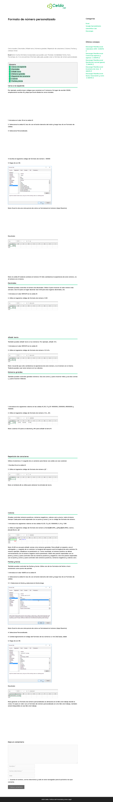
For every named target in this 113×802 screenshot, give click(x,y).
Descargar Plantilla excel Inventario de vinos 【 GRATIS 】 (94, 69)
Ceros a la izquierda (19, 67)
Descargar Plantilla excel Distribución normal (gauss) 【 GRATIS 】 (95, 62)
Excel (87, 23)
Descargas (89, 31)
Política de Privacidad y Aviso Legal (60, 799)
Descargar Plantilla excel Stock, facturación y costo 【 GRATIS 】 (95, 76)
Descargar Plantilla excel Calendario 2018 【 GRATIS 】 (95, 49)
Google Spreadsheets (93, 26)
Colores (15, 79)
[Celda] (56, 6)
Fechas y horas (17, 81)
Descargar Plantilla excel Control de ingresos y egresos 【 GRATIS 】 (94, 56)
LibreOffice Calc (91, 28)
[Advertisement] (43, 35)
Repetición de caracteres (21, 76)
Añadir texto (16, 72)
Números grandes (18, 74)
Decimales (16, 69)
